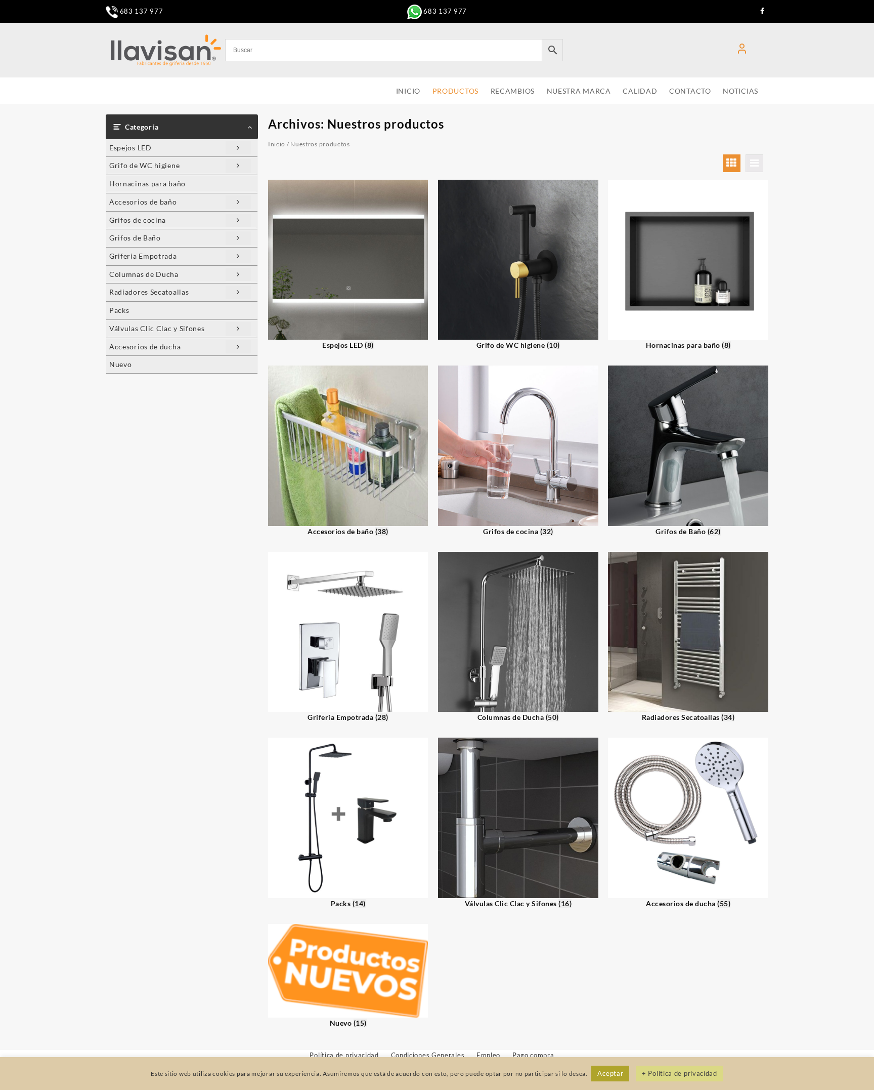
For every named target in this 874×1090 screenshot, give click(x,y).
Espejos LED (130, 147)
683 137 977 (140, 11)
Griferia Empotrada (143, 256)
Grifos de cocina (137, 220)
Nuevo (120, 364)
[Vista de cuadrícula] (731, 163)
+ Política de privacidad (679, 1073)
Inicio (276, 144)
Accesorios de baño (143, 201)
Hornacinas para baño (147, 183)
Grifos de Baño (135, 237)
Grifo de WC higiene (144, 165)
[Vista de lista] (754, 163)
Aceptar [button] (610, 1073)
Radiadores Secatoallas (149, 292)
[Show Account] (742, 50)
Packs (119, 310)
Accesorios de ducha (145, 346)
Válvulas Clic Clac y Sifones (157, 328)
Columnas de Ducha (144, 274)
